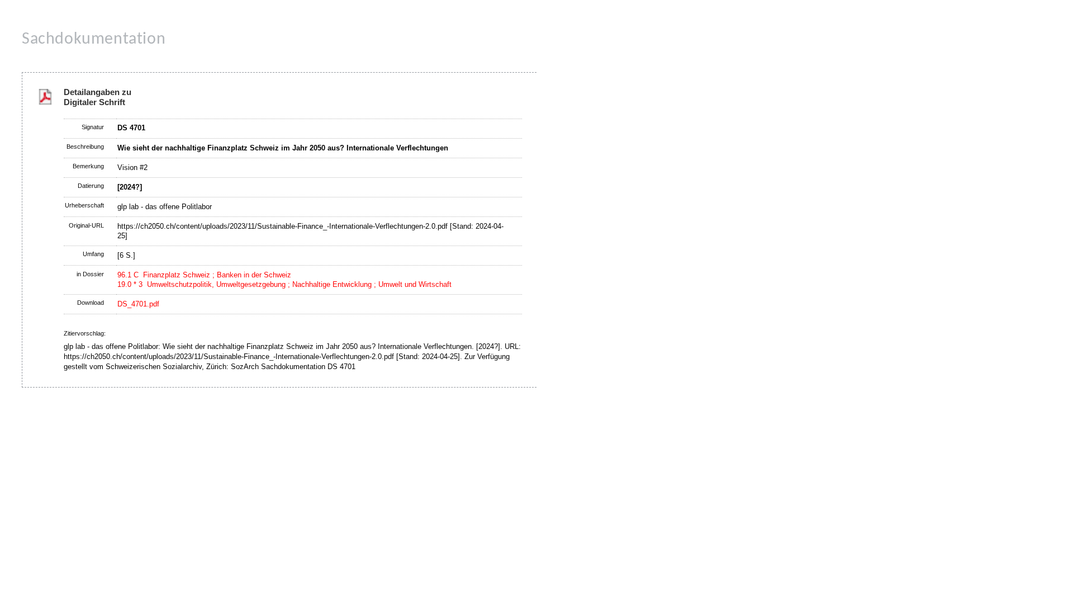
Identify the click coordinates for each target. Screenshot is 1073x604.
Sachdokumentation (93, 39)
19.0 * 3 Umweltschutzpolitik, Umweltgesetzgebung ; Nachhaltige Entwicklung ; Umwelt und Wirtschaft (284, 284)
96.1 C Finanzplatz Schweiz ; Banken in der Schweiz (204, 275)
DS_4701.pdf (138, 304)
